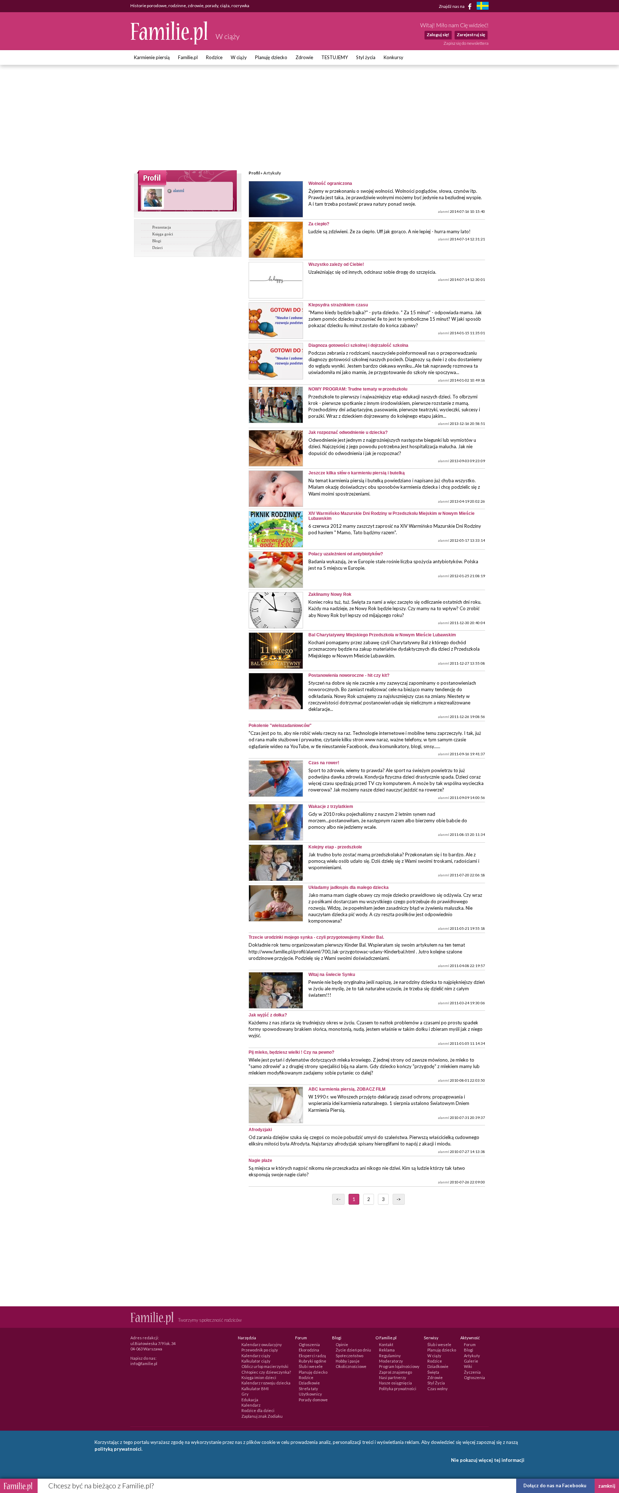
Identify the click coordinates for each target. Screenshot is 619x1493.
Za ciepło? (318, 223)
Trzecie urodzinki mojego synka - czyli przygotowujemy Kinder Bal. (316, 937)
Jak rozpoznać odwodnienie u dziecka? (348, 432)
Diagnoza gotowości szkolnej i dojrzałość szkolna (358, 345)
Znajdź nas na (452, 6)
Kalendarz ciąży (255, 1355)
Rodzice (214, 57)
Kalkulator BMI (255, 1388)
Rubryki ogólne (312, 1361)
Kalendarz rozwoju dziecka (266, 1382)
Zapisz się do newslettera (466, 43)
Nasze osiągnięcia (395, 1382)
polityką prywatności (118, 1449)
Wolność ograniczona (330, 183)
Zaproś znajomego (395, 1372)
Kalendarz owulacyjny (261, 1344)
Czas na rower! (323, 762)
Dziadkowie (309, 1382)
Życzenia (472, 1372)
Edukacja (249, 1399)
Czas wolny (437, 1388)
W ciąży (239, 57)
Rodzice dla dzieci (257, 1410)
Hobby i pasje (348, 1361)
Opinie (342, 1344)
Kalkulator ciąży (255, 1361)
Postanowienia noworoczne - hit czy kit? (348, 675)
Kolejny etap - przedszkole (335, 847)
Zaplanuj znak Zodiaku (262, 1416)
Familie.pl (188, 57)
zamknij (606, 1486)
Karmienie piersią (152, 57)
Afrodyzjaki (260, 1129)
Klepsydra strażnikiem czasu (338, 304)
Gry (245, 1394)
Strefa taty (308, 1388)
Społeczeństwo (349, 1355)
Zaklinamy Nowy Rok (329, 594)
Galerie (471, 1361)
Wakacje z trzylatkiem (330, 806)
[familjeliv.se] (482, 6)
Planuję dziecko (271, 57)
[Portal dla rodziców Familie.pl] (169, 43)
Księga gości (162, 234)
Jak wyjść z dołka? (268, 1015)
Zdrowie (304, 57)
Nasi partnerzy (392, 1377)
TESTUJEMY (334, 57)
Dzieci (157, 247)
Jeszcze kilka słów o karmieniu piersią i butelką (356, 472)
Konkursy (393, 57)
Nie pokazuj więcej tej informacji (487, 1460)
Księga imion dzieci (258, 1377)
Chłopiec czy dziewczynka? (266, 1372)
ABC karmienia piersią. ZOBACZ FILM (346, 1089)
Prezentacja (161, 227)
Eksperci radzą (312, 1355)
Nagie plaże (260, 1160)
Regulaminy (390, 1355)
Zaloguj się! (438, 34)
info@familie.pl (143, 1363)
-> (399, 1199)
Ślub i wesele (311, 1366)
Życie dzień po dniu (353, 1350)
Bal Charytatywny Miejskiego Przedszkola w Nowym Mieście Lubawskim (382, 634)
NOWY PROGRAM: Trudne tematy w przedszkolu (357, 389)
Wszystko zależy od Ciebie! (336, 264)
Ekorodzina (309, 1350)
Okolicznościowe (351, 1366)
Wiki (468, 1366)
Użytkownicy (310, 1394)
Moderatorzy (391, 1361)
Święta (433, 1372)
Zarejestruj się (471, 34)
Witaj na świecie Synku (331, 974)
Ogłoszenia (309, 1344)
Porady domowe (313, 1399)
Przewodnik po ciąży (259, 1350)
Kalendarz (250, 1405)
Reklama (387, 1350)
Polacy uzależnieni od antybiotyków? (345, 553)
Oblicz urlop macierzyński (264, 1366)
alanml (178, 190)
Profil (254, 173)
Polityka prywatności (397, 1388)
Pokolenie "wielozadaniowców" (280, 725)
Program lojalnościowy (399, 1366)
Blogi (156, 241)
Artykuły (472, 1355)
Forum (470, 1344)
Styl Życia (436, 1382)
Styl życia (365, 57)
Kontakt (386, 1344)
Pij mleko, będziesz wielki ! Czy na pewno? (291, 1052)
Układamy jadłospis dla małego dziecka (348, 887)
